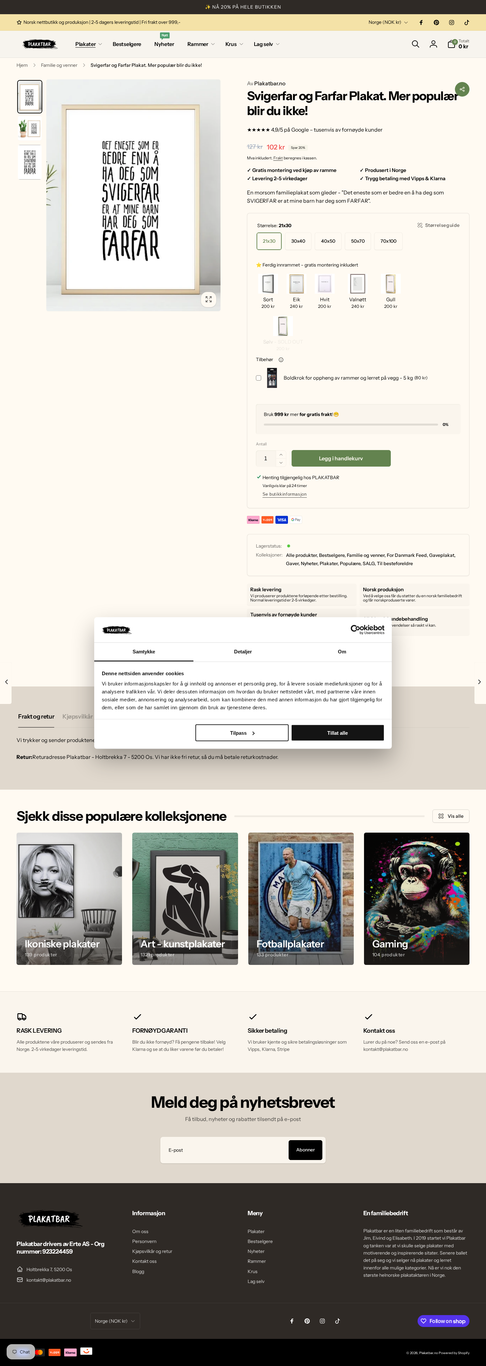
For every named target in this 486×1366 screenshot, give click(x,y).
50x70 (358, 241)
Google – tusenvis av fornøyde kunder (337, 129)
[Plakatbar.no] (50, 1226)
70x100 (388, 241)
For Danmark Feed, (407, 555)
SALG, (369, 563)
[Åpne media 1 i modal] (133, 195)
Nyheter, (310, 563)
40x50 (328, 241)
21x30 (269, 241)
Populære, (351, 563)
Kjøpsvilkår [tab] (77, 716)
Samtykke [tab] (144, 651)
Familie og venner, (366, 555)
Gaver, (293, 563)
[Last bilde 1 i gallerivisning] (30, 97)
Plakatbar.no (266, 83)
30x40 (298, 241)
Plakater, (329, 563)
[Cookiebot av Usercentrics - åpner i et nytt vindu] (356, 630)
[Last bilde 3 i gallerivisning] (30, 162)
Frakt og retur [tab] (36, 716)
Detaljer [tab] (243, 651)
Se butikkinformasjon (285, 494)
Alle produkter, (302, 555)
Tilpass (238, 732)
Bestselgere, (332, 555)
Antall (261, 444)
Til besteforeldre (395, 563)
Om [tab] (342, 651)
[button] (87, 44)
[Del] (462, 89)
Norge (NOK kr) (385, 22)
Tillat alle (337, 732)
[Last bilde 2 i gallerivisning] (30, 128)
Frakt (278, 157)
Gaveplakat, (442, 555)
